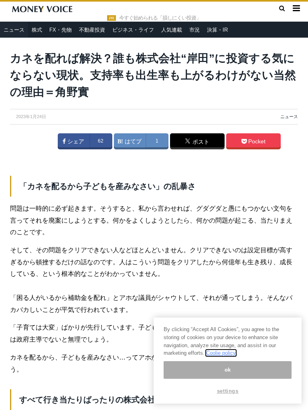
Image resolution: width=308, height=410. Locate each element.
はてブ (132, 141)
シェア (75, 141)
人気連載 (171, 30)
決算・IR (217, 30)
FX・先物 (60, 30)
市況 (194, 30)
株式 (37, 30)
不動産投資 (92, 30)
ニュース (14, 30)
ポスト (200, 142)
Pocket (256, 141)
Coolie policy (221, 353)
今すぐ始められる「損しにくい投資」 (160, 18)
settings (228, 391)
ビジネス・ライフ (133, 30)
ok (228, 370)
